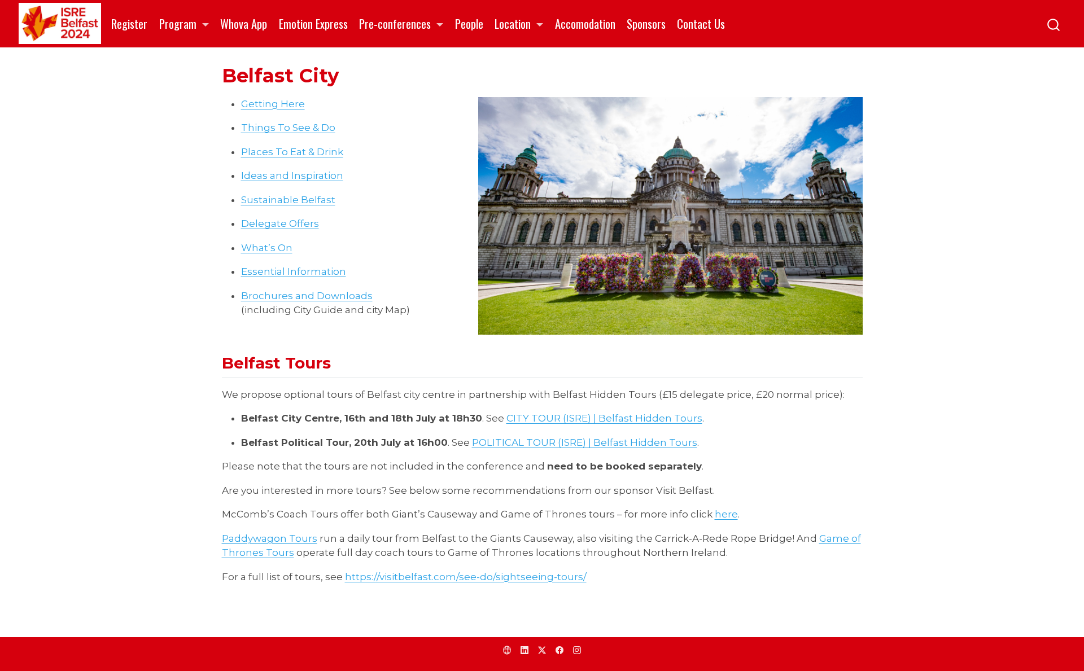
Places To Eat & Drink (292, 151)
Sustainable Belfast (288, 199)
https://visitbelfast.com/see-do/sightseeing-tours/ (466, 576)
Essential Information (293, 271)
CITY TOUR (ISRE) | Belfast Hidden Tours (604, 418)
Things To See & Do (288, 127)
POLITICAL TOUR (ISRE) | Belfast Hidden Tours (584, 442)
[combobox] (1054, 23)
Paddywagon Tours (269, 538)
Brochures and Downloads (307, 295)
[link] (184, 24)
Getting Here (273, 103)
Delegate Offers (280, 223)
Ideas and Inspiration (292, 175)
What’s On (266, 247)
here (726, 514)
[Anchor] (342, 362)
